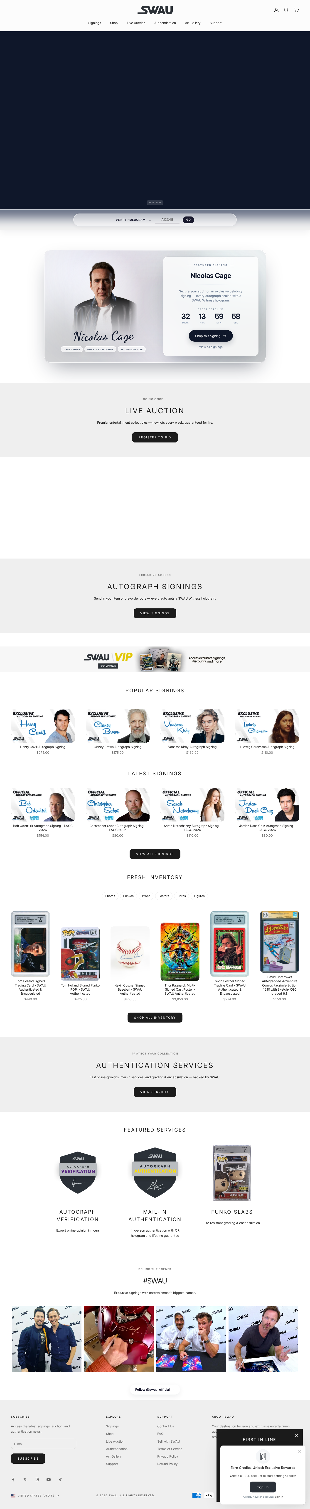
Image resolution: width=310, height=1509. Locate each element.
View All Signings (155, 854)
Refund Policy (167, 1464)
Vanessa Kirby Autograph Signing (192, 747)
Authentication (165, 23)
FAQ (160, 1434)
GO (188, 219)
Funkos (128, 896)
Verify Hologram (130, 219)
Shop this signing (208, 336)
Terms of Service (169, 1449)
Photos (110, 896)
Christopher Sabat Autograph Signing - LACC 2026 (117, 828)
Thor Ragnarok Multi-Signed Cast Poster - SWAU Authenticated (180, 989)
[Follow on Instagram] (36, 1479)
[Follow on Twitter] (25, 1479)
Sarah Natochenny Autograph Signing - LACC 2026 (192, 828)
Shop (114, 23)
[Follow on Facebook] (13, 1479)
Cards (181, 896)
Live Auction (136, 23)
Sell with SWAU (168, 1441)
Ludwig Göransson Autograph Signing (267, 747)
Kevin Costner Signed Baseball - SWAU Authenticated (130, 989)
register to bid (155, 437)
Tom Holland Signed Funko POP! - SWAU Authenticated (80, 989)
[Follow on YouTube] (48, 1479)
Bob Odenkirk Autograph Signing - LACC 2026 (42, 828)
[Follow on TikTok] (60, 1479)
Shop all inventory (155, 1017)
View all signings (211, 347)
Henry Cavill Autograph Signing (42, 747)
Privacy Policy (167, 1456)
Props (146, 896)
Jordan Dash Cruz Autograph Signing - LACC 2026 (267, 828)
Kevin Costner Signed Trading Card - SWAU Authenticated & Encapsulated (229, 987)
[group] (155, 659)
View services (155, 1092)
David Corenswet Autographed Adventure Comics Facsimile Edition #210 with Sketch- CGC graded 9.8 (279, 985)
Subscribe (28, 1458)
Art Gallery (193, 23)
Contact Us (165, 1426)
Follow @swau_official (155, 1389)
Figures (199, 896)
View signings (155, 613)
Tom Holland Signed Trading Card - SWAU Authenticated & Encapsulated (30, 987)
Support (216, 23)
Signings (94, 23)
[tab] (150, 202)
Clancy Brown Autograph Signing (118, 747)
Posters (163, 896)
